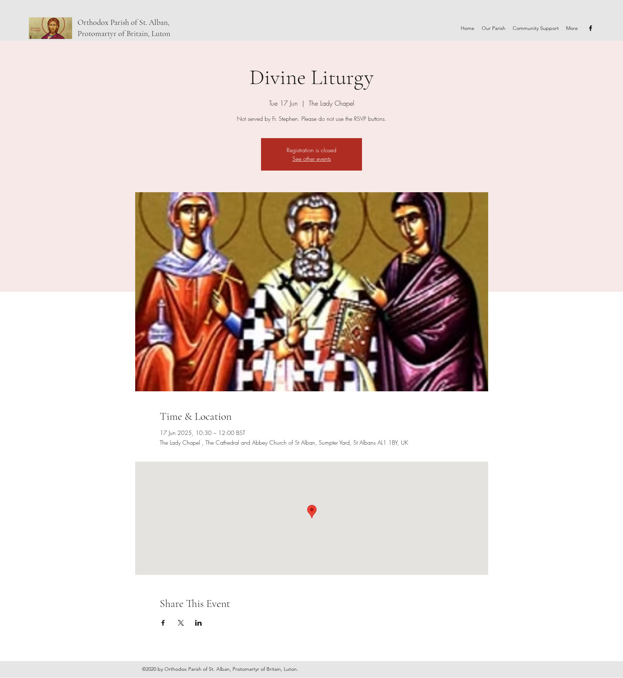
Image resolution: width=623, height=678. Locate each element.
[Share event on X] (180, 623)
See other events (311, 159)
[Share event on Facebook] (163, 623)
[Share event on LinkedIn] (198, 623)
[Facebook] (590, 28)
